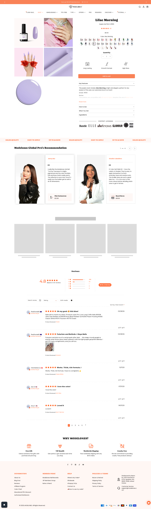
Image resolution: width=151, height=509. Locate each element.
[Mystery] (85, 39)
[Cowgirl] (132, 43)
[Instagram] (75, 465)
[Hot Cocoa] (123, 43)
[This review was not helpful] (122, 327)
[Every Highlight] (123, 39)
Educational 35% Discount (22, 492)
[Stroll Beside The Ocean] (127, 39)
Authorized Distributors (21, 495)
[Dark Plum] (115, 47)
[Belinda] (119, 39)
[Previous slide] (4, 2)
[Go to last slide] (130, 148)
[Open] (4, 505)
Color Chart (18, 489)
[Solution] (102, 39)
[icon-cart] (147, 6)
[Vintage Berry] (98, 47)
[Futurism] (85, 43)
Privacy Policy (96, 483)
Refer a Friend (47, 483)
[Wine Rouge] (111, 47)
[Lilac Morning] (94, 43)
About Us (17, 478)
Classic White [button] (59, 374)
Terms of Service (97, 486)
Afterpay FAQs (72, 483)
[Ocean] (115, 43)
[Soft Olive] (111, 43)
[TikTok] (79, 465)
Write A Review (105, 285)
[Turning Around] (98, 39)
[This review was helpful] (119, 327)
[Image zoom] (28, 32)
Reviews (17, 483)
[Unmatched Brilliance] (119, 43)
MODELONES (28, 505)
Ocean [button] (58, 322)
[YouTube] (83, 465)
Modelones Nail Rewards (50, 478)
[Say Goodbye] (94, 39)
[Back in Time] (81, 43)
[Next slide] (146, 2)
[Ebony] (98, 43)
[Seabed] (102, 43)
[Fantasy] (127, 43)
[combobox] (50, 300)
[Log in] (143, 6)
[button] (106, 76)
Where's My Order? (73, 478)
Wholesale (70, 480)
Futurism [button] (58, 355)
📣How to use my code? (75, 489)
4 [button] (78, 425)
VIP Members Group (49, 480)
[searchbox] (32, 300)
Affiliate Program (19, 486)
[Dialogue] (106, 39)
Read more (82, 102)
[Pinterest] (72, 465)
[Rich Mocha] (106, 47)
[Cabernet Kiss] (81, 39)
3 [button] (75, 425)
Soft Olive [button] (58, 393)
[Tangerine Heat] (132, 39)
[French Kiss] (111, 39)
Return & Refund (97, 478)
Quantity (106, 53)
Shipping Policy (97, 480)
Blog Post (17, 480)
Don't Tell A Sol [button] (60, 412)
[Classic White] (90, 43)
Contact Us (71, 486)
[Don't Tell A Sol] (115, 39)
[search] (140, 6)
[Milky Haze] (102, 47)
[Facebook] (68, 465)
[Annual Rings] (90, 39)
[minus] (103, 56)
